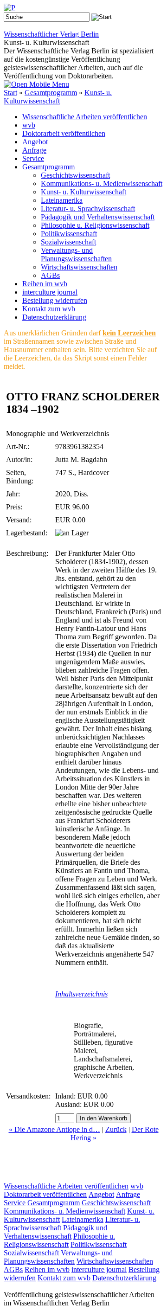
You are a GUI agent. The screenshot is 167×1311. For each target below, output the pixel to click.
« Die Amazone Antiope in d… (54, 1129)
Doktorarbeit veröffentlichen (63, 133)
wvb (28, 125)
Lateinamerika (62, 200)
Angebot (35, 142)
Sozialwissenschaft (68, 242)
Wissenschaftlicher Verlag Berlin (51, 34)
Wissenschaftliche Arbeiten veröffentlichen (84, 117)
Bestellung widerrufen (54, 300)
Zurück (116, 1129)
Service (33, 158)
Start (10, 92)
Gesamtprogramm (51, 92)
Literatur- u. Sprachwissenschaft (88, 208)
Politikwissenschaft (69, 234)
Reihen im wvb (44, 284)
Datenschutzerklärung (54, 317)
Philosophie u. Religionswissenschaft (95, 225)
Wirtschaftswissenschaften (79, 267)
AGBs (50, 275)
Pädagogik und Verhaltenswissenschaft (97, 217)
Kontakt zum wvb (48, 309)
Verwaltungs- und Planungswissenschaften (76, 254)
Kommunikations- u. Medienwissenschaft (101, 183)
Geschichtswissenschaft (75, 175)
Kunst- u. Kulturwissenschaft (58, 97)
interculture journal (49, 292)
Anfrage (34, 150)
